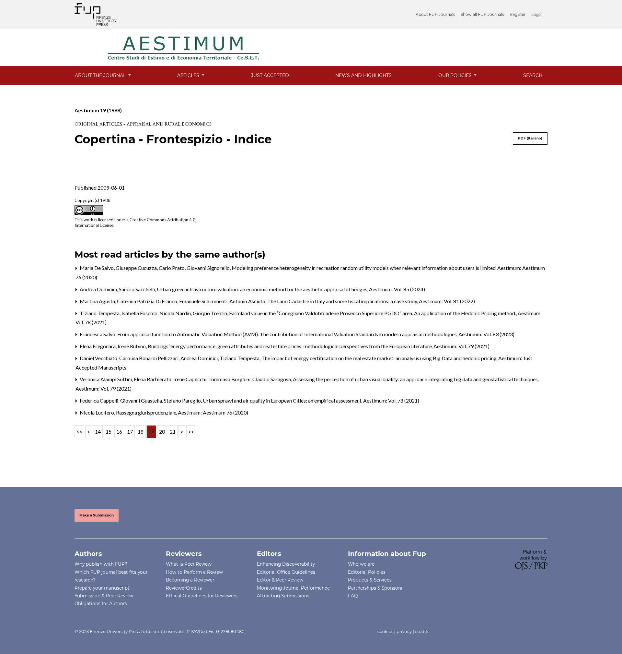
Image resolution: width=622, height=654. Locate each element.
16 (119, 431)
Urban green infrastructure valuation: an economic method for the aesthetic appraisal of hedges (262, 289)
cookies (385, 631)
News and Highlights (363, 75)
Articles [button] (189, 75)
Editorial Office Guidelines (286, 572)
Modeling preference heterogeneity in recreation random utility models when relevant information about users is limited (364, 268)
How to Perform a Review (194, 572)
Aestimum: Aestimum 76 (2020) (213, 412)
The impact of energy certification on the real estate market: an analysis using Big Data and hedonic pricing (379, 358)
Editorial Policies (367, 572)
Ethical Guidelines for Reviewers (201, 595)
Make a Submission (96, 515)
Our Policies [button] (455, 75)
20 (162, 431)
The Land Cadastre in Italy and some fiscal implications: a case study (342, 301)
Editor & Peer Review (280, 579)
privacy (404, 631)
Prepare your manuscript (102, 588)
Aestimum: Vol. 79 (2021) (461, 346)
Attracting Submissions (283, 595)
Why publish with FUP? (101, 564)
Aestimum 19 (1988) (98, 110)
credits (422, 631)
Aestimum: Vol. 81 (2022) (447, 301)
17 (130, 431)
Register (518, 14)
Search (532, 75)
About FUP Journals (435, 14)
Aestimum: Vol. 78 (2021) (391, 400)
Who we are (361, 564)
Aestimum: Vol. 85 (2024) (397, 289)
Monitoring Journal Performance (293, 588)
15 (108, 431)
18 (141, 431)
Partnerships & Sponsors (375, 588)
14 (98, 431)
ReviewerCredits (184, 588)
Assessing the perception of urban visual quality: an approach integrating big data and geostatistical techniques (416, 379)
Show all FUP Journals (482, 14)
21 (173, 431)
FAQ (353, 595)
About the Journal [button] (101, 75)
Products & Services (370, 579)
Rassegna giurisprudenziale (146, 412)
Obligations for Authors (101, 603)
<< (79, 431)
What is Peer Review (189, 564)
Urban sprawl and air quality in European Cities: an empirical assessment (283, 400)
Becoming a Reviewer (190, 579)
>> (191, 431)
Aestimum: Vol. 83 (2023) (486, 334)
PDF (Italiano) (530, 138)
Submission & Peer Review (104, 595)
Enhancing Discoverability (286, 564)
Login (536, 14)
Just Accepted (270, 75)
